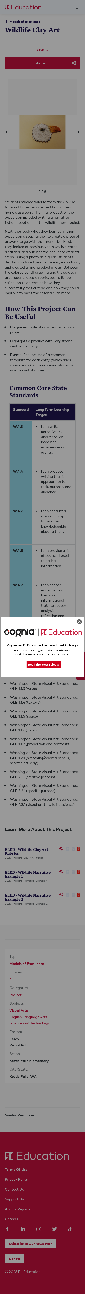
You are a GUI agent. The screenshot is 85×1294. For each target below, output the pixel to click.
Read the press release (43, 664)
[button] (42, 645)
